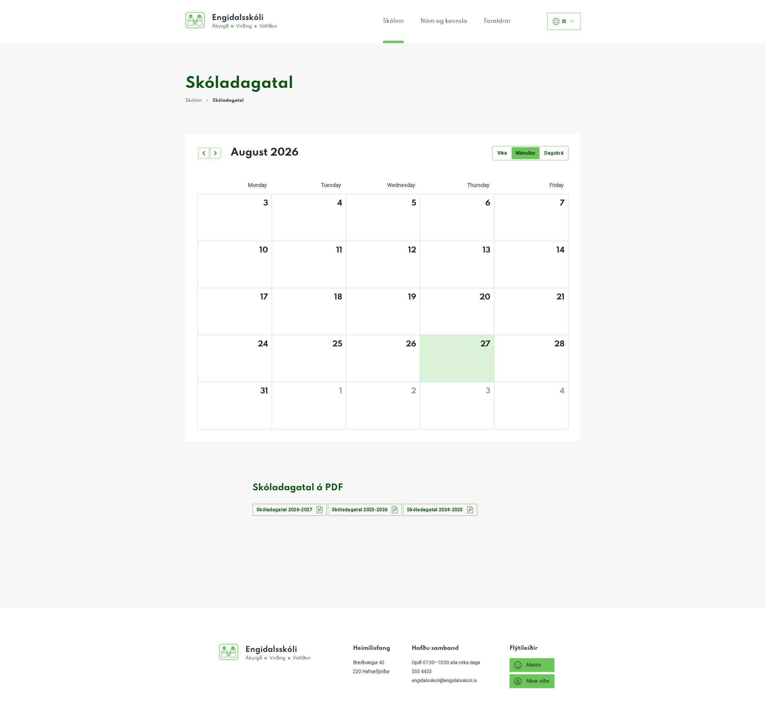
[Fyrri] (203, 153)
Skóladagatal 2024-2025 (435, 509)
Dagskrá (553, 153)
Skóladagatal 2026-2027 (284, 509)
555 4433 (422, 671)
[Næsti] (215, 153)
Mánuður (526, 153)
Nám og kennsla (443, 21)
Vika (502, 153)
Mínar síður (538, 681)
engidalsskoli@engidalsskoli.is (444, 680)
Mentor (533, 665)
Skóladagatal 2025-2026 (360, 509)
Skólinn (393, 21)
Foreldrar (497, 21)
